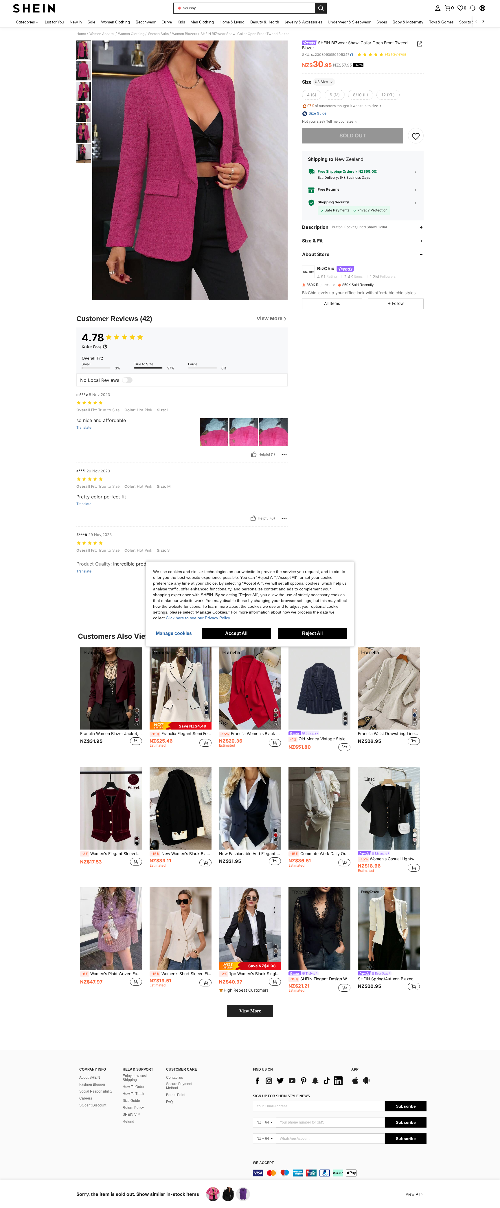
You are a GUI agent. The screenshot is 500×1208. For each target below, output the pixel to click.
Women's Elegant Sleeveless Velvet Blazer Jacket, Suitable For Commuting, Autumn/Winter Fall (111, 853)
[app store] (355, 1083)
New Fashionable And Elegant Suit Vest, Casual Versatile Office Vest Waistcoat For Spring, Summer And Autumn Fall (250, 853)
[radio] (311, 95)
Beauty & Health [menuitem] (264, 22)
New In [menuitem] (76, 22)
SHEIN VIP (131, 1115)
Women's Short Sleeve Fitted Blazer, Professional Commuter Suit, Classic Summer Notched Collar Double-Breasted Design (181, 973)
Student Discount (92, 1105)
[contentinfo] (340, 1173)
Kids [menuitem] (181, 22)
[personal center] (437, 8)
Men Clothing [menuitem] (202, 22)
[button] (472, 8)
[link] (449, 7)
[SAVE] (416, 136)
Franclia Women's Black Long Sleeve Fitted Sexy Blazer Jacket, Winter (250, 733)
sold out (352, 136)
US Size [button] (321, 82)
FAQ (169, 1102)
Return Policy (133, 1108)
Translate (83, 428)
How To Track (133, 1094)
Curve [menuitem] (166, 22)
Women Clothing (131, 34)
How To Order (133, 1087)
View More (250, 1010)
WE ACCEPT (263, 1163)
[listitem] (111, 702)
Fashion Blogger (92, 1084)
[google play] (366, 1083)
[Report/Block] (284, 454)
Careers (85, 1098)
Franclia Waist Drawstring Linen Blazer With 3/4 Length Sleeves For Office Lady (389, 733)
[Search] (321, 8)
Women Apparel (102, 34)
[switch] (127, 380)
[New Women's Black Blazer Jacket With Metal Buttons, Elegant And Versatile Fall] (181, 808)
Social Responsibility (95, 1091)
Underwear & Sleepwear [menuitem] (349, 22)
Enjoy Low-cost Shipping (135, 1078)
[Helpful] (253, 454)
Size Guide (131, 1101)
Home (81, 34)
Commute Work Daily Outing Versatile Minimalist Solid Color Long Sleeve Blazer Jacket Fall (320, 853)
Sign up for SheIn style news (281, 1096)
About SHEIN (89, 1078)
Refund (128, 1121)
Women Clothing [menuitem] (115, 22)
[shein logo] (34, 8)
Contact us (174, 1078)
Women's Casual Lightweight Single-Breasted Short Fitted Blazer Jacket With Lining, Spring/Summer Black (389, 859)
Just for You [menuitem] (54, 22)
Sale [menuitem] (91, 22)
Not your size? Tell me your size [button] (328, 122)
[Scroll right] (483, 21)
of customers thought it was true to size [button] (342, 106)
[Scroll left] (476, 21)
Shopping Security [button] (333, 202)
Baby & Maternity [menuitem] (408, 22)
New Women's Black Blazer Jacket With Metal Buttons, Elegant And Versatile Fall (181, 853)
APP (355, 1069)
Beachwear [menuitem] (146, 22)
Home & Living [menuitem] (232, 22)
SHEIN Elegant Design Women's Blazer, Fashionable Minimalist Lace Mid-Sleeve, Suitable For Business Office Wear (320, 979)
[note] (181, 726)
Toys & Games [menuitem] (441, 22)
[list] (299, 1080)
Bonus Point (175, 1095)
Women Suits (158, 34)
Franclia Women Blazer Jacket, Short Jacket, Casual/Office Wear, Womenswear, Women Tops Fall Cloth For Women (111, 733)
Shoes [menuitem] (381, 22)
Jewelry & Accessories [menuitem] (303, 22)
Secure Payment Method (179, 1086)
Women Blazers (184, 34)
